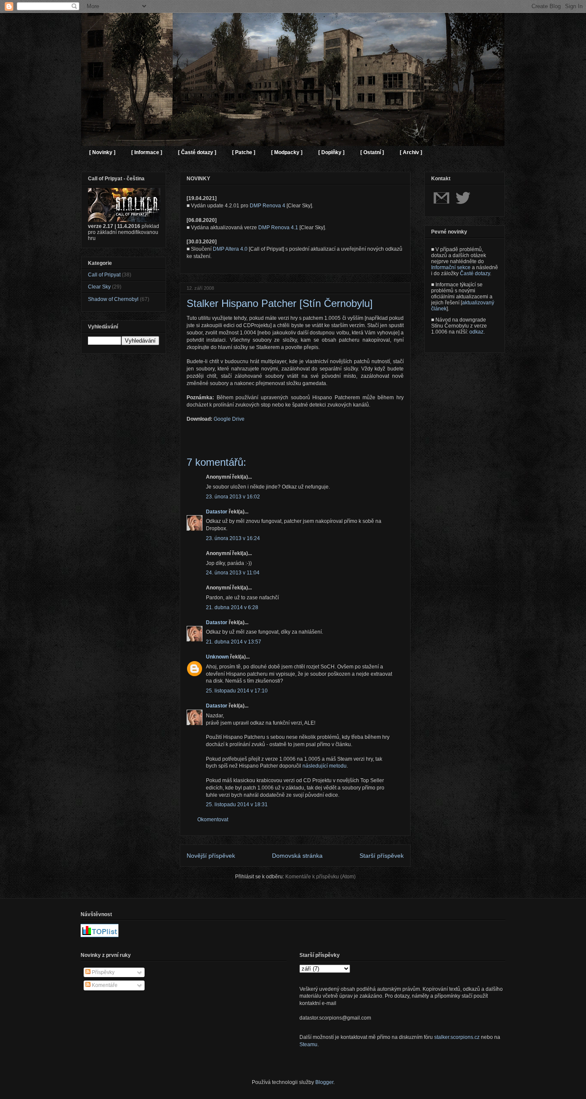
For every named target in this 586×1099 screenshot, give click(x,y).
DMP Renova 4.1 (278, 228)
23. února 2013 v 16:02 (233, 497)
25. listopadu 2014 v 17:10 (237, 691)
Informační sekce (451, 267)
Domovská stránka (297, 855)
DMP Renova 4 (267, 206)
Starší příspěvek (381, 855)
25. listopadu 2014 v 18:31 (237, 804)
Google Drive (229, 419)
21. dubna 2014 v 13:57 (233, 642)
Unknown (217, 657)
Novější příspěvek (211, 855)
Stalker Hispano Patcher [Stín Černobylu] (280, 303)
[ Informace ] (146, 152)
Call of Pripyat (104, 275)
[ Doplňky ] (331, 152)
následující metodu (324, 766)
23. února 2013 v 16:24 (233, 538)
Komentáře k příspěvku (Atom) (320, 877)
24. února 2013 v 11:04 (233, 573)
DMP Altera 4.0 (230, 249)
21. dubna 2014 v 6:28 (232, 607)
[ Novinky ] (102, 152)
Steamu (308, 1044)
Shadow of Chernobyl (113, 299)
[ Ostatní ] (372, 152)
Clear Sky (99, 287)
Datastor (216, 512)
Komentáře (104, 985)
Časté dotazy (475, 273)
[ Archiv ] (411, 152)
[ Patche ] (243, 152)
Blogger (324, 1082)
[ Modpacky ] (286, 152)
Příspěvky (103, 972)
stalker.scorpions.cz (457, 1037)
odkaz (476, 332)
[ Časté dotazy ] (197, 152)
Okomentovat (212, 820)
